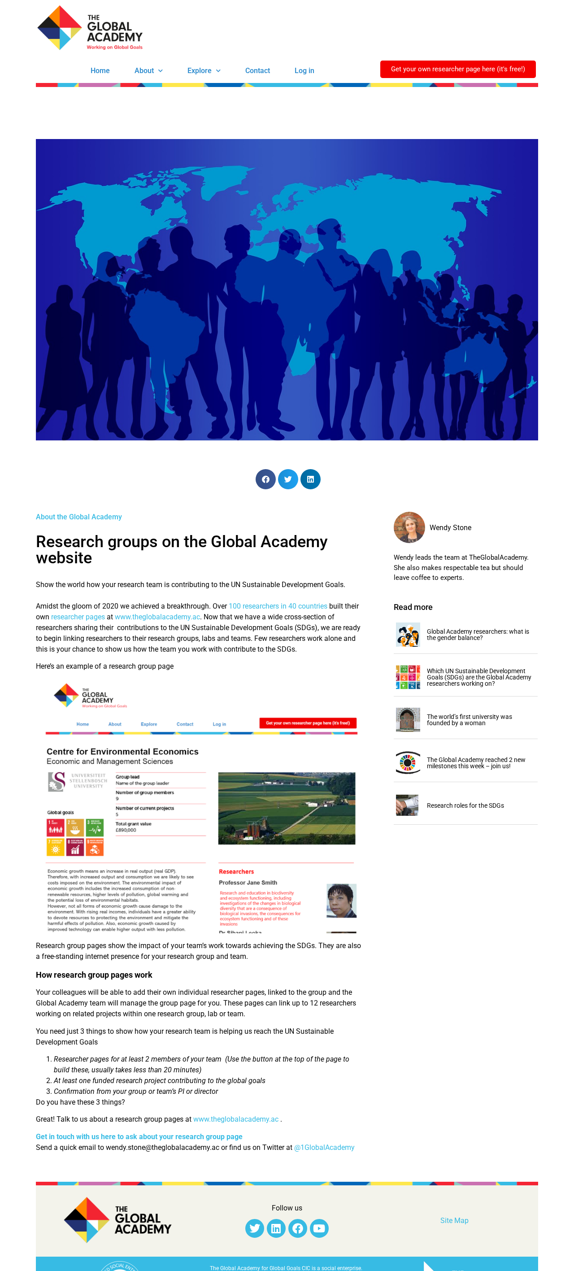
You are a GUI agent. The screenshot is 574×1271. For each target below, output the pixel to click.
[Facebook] (298, 1228)
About (144, 70)
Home (100, 70)
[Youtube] (319, 1228)
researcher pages (77, 617)
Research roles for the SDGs (465, 805)
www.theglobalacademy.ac (235, 1119)
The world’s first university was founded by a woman (469, 720)
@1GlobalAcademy (324, 1147)
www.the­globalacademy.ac (157, 617)
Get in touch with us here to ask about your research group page (139, 1136)
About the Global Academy (79, 517)
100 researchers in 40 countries (277, 606)
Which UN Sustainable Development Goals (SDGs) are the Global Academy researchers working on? (479, 677)
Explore (199, 70)
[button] (266, 479)
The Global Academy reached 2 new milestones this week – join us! (476, 763)
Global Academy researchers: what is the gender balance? (478, 634)
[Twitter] (254, 1228)
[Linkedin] (276, 1228)
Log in (304, 70)
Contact (257, 70)
